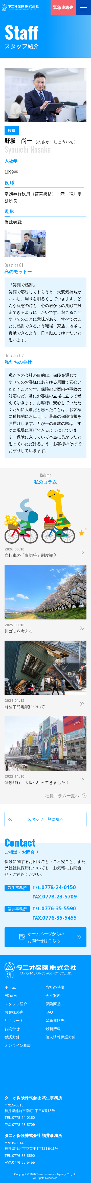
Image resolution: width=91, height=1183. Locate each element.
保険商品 (53, 1004)
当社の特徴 (55, 987)
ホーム (10, 987)
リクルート (14, 1020)
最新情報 (53, 1029)
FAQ (49, 1012)
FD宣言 (11, 995)
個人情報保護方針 (61, 1037)
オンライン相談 (18, 1045)
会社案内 (53, 995)
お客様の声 (14, 1012)
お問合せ (12, 1029)
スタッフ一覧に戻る (45, 819)
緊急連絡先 (55, 1020)
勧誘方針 (12, 1037)
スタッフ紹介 (16, 1004)
